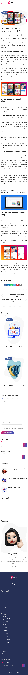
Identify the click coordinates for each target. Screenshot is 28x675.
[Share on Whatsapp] (11, 285)
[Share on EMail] (20, 285)
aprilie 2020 (5, 634)
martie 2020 (5, 637)
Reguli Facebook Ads (14, 346)
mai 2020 (4, 631)
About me (4, 654)
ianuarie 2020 (5, 643)
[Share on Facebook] (5, 285)
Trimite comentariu (7, 432)
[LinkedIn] (15, 566)
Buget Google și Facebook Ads (16, 469)
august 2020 (5, 622)
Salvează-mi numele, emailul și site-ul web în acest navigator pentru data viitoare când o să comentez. (14, 427)
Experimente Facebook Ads (14, 385)
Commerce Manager (7, 190)
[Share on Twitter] (14, 285)
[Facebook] (13, 566)
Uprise (18, 672)
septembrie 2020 (6, 619)
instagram (17, 35)
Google (4, 509)
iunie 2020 (5, 628)
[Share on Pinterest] (17, 285)
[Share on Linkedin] (8, 285)
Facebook (5, 12)
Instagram (5, 512)
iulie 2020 (4, 625)
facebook (13, 35)
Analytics (4, 503)
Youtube (4, 515)
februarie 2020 (6, 640)
